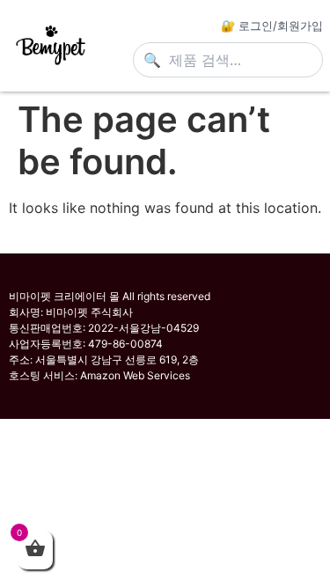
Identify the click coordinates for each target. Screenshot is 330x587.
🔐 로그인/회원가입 (272, 25)
